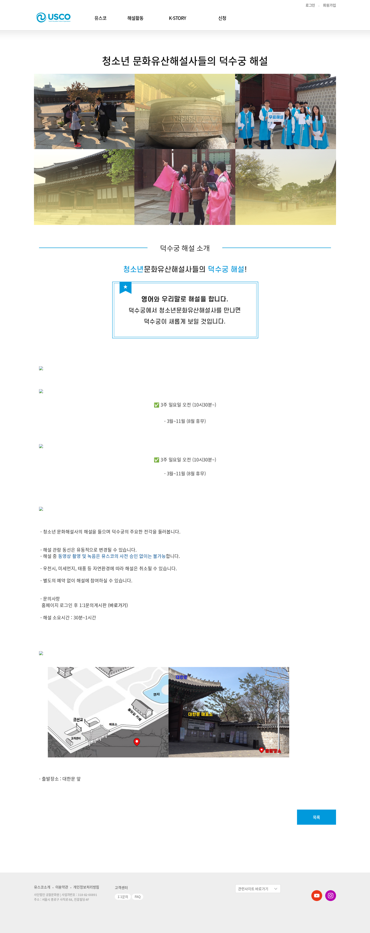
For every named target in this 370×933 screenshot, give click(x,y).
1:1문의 (123, 896)
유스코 (100, 18)
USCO (53, 17)
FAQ (138, 896)
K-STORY (177, 18)
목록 (316, 817)
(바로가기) (117, 605)
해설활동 (135, 18)
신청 (222, 18)
